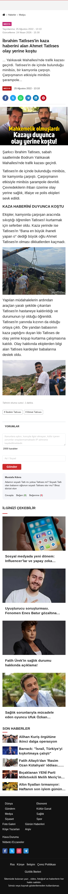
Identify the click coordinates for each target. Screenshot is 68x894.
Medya (22, 15)
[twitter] (13, 98)
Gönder (12, 466)
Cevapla (9, 495)
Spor (39, 819)
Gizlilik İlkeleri (33, 871)
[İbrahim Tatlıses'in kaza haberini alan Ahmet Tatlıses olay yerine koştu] (34, 126)
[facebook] (5, 98)
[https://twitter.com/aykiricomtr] (11, 850)
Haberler (12, 15)
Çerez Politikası (46, 864)
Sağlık (40, 813)
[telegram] (28, 98)
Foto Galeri (9, 824)
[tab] (11, 426)
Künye (20, 864)
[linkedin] (36, 98)
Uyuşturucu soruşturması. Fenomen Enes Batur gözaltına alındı (31, 610)
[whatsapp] (21, 98)
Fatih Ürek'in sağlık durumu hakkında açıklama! (28, 663)
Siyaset (9, 819)
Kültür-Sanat (43, 808)
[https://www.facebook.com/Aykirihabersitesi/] (4, 850)
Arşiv (28, 829)
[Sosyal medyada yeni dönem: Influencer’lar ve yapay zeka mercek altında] (34, 533)
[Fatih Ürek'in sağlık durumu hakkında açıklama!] (34, 638)
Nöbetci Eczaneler (13, 842)
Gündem (10, 808)
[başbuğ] (25, 850)
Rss (12, 864)
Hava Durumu (10, 837)
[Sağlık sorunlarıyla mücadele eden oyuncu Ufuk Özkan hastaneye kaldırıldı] (34, 690)
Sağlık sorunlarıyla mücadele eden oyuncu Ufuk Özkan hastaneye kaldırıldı (29, 715)
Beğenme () (36, 495)
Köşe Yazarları (11, 829)
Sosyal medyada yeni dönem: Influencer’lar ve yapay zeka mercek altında (30, 558)
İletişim (31, 864)
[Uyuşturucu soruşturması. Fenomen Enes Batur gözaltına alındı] (34, 586)
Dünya (9, 803)
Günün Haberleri (35, 824)
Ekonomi (41, 803)
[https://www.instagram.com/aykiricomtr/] (19, 850)
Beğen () (21, 495)
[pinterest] (43, 98)
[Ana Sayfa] (3, 15)
